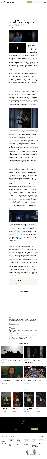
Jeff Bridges (20, 238)
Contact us (41, 439)
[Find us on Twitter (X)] (43, 443)
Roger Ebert (34, 445)
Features (33, 442)
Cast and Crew (3, 441)
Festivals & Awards (35, 446)
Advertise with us (42, 440)
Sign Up (2, 444)
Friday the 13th (30, 253)
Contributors (41, 441)
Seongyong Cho (11, 27)
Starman (17, 237)
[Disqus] (23, 327)
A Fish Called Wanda (32, 202)
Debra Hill (21, 185)
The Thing (18, 231)
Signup (29, 2)
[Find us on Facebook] (39, 443)
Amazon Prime (11, 439)
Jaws (34, 137)
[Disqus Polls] (23, 305)
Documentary (11, 441)
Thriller (18, 444)
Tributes (25, 445)
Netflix (18, 439)
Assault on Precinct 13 (15, 225)
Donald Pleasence (34, 79)
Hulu (10, 445)
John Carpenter (34, 43)
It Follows (20, 261)
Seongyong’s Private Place (19, 283)
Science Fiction (19, 441)
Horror (10, 444)
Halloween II (34, 201)
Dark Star (33, 224)
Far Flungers (10, 18)
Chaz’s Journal (26, 439)
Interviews (26, 444)
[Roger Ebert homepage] (7, 2)
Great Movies (26, 440)
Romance (18, 440)
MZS (25, 441)
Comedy (10, 440)
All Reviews (3, 440)
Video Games (34, 439)
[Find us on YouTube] (41, 443)
